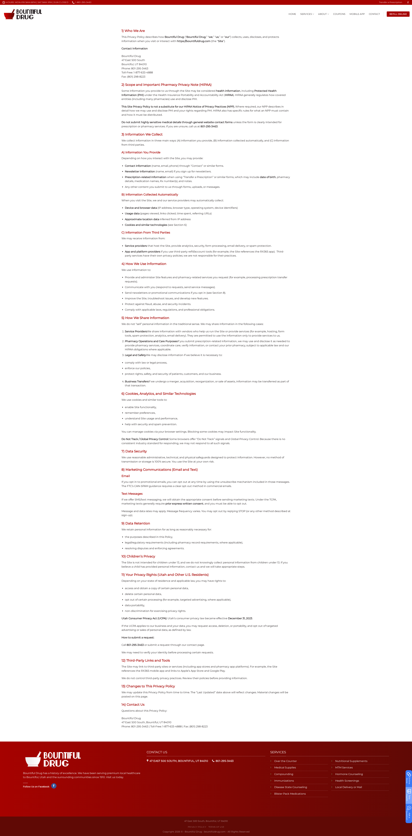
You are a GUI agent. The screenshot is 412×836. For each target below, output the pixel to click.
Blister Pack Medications (290, 793)
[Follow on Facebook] (408, 2)
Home (292, 14)
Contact (374, 14)
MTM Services (344, 767)
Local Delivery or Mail (348, 787)
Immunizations (284, 780)
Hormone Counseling (349, 774)
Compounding (283, 774)
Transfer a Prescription (390, 2)
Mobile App (357, 14)
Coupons (339, 14)
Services (306, 14)
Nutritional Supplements (351, 761)
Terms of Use (216, 827)
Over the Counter (285, 761)
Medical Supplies (285, 767)
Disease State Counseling (290, 787)
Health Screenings (347, 780)
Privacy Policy (197, 827)
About (322, 14)
